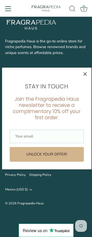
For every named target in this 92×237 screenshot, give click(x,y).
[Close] (85, 74)
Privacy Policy (15, 174)
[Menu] (8, 8)
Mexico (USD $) (16, 190)
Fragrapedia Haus (30, 203)
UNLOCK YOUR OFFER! (46, 154)
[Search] (72, 9)
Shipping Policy (40, 174)
